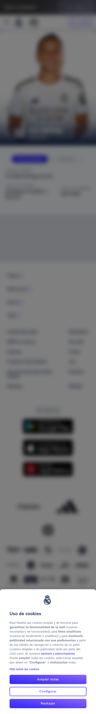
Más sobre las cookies (24, 669)
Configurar (47, 691)
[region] (48, 651)
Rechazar (48, 703)
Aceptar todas (48, 679)
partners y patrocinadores (58, 653)
